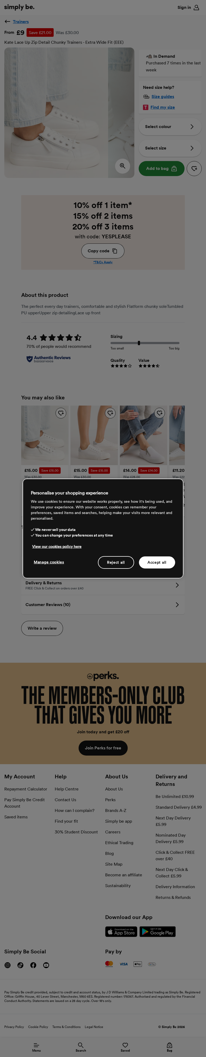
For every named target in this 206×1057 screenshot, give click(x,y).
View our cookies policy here (57, 546)
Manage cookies (49, 561)
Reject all (116, 562)
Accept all (157, 562)
